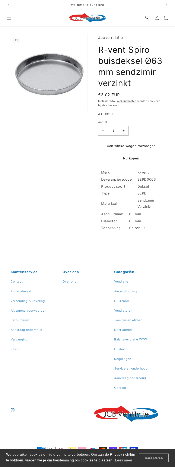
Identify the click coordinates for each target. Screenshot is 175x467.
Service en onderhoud (130, 368)
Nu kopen (131, 158)
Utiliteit (119, 349)
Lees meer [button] (123, 460)
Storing (16, 349)
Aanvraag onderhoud (26, 329)
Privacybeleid (21, 291)
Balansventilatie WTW (130, 339)
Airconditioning (125, 291)
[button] (9, 17)
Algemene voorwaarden (28, 310)
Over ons (69, 281)
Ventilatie (121, 281)
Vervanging (19, 339)
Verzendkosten (127, 101)
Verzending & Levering (28, 301)
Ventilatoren (123, 310)
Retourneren (20, 320)
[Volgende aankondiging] (166, 4)
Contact (17, 281)
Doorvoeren (123, 329)
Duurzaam (122, 301)
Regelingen (122, 359)
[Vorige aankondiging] (8, 4)
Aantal (102, 122)
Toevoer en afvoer (128, 320)
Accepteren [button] (154, 458)
